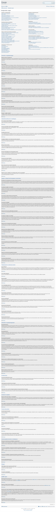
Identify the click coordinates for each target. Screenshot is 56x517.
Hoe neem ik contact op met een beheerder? (34, 49)
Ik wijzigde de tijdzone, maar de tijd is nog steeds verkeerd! (9, 25)
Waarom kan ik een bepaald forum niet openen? (8, 37)
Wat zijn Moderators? (31, 14)
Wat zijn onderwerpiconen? (5, 52)
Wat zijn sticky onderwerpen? (5, 50)
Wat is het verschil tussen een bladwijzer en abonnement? (36, 36)
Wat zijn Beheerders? (31, 13)
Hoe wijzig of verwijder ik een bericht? (6, 33)
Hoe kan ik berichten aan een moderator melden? (8, 40)
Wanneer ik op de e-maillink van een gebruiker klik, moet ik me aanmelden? (11, 29)
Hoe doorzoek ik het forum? (32, 30)
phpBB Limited (34, 479)
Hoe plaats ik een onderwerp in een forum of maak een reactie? (10, 32)
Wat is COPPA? (4, 14)
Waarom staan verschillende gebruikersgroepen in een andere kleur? (38, 17)
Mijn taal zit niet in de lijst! (5, 26)
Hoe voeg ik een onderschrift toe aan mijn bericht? (8, 34)
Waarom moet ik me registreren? (6, 13)
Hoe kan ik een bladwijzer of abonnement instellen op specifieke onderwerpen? (39, 37)
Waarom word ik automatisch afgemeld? (7, 19)
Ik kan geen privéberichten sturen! (33, 22)
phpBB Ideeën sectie (47, 485)
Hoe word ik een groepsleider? (33, 16)
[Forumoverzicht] (1, 2)
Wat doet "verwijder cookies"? (5, 20)
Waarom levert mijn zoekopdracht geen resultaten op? (36, 31)
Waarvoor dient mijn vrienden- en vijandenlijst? (35, 26)
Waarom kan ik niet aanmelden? (6, 16)
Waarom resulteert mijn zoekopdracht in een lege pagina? (36, 32)
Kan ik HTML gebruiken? (5, 46)
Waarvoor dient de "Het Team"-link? (33, 19)
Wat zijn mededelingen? (5, 49)
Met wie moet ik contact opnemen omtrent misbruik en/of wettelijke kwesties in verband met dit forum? (41, 48)
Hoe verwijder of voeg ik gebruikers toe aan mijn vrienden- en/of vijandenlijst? (39, 27)
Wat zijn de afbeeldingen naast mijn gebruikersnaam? (9, 27)
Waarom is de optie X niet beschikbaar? (34, 46)
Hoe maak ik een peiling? (5, 35)
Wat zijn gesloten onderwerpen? (6, 51)
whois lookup (9, 491)
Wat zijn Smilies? (4, 47)
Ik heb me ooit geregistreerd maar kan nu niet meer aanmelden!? (10, 17)
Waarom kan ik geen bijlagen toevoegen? (7, 38)
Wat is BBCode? (4, 45)
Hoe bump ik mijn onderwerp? (5, 42)
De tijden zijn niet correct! (5, 24)
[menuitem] (7, 6)
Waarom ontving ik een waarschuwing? (7, 39)
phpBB (25, 508)
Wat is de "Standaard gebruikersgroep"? (34, 18)
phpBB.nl (31, 509)
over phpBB (18, 480)
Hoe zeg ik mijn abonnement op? (33, 39)
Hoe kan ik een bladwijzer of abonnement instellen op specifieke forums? (38, 38)
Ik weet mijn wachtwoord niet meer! (6, 18)
